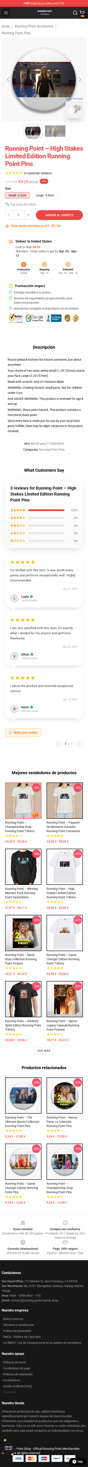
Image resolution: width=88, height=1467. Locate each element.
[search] (75, 12)
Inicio (6, 26)
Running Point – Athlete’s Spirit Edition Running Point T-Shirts (23, 1025)
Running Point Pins (16, 33)
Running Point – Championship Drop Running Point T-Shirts (19, 827)
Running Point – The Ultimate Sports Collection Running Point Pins (22, 1122)
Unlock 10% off (8, 1448)
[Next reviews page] (79, 744)
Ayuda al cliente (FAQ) (17, 1386)
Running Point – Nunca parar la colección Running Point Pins (62, 1122)
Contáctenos (11, 1380)
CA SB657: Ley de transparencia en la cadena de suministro (42, 1342)
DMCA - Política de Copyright (22, 1336)
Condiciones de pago (17, 1368)
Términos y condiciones (18, 1325)
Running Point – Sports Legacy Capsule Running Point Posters (63, 1025)
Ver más (44, 1050)
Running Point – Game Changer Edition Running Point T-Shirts (63, 959)
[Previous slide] (8, 79)
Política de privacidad (17, 1331)
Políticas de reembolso (18, 1374)
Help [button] (80, 1461)
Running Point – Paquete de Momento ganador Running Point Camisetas (63, 827)
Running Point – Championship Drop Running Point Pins (60, 1188)
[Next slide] (79, 79)
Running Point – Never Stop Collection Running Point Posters (21, 959)
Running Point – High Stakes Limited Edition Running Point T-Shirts (61, 893)
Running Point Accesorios (34, 26)
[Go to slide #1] (33, 131)
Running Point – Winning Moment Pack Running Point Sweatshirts (21, 893)
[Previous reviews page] (58, 744)
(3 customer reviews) (38, 173)
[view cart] (82, 12)
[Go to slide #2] (55, 131)
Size (8, 188)
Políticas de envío (14, 1362)
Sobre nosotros (13, 1319)
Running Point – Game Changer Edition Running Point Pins (21, 1188)
